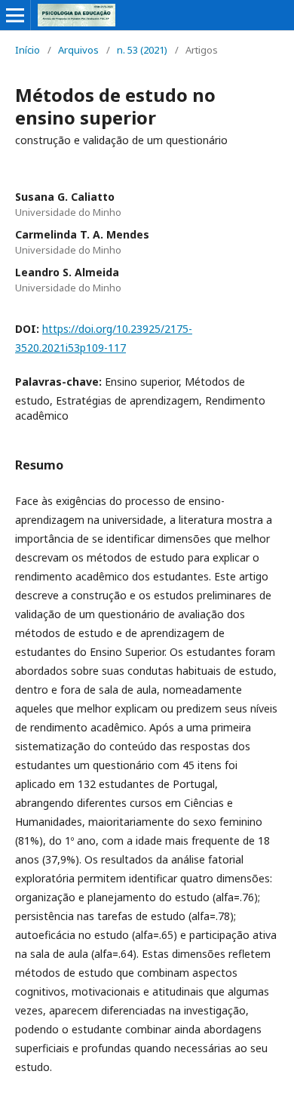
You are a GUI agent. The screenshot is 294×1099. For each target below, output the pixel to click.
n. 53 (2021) (142, 50)
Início (27, 50)
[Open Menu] (15, 15)
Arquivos (78, 50)
